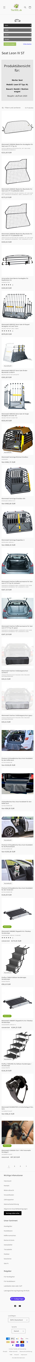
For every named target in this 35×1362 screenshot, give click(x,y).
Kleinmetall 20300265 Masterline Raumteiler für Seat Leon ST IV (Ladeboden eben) (17, 190)
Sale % (6, 1263)
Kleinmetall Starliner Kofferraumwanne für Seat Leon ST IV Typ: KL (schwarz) (17, 582)
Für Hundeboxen (9, 1281)
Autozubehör (8, 1245)
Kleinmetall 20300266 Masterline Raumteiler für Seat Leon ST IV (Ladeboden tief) (17, 234)
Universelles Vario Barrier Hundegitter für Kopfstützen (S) (15, 279)
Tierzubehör (8, 1249)
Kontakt (6, 1185)
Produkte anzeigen (10, 44)
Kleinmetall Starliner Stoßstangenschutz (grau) (17, 715)
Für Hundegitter (9, 1277)
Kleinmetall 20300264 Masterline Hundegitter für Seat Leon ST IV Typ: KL (17, 145)
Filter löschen (27, 44)
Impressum (7, 1181)
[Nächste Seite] (26, 1166)
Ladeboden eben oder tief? (13, 1286)
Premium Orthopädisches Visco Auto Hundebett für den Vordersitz (17, 889)
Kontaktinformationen (18, 1357)
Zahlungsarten (9, 1199)
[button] (4, 7)
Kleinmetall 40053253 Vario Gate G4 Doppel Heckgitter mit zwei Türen (16, 325)
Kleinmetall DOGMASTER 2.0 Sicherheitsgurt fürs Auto (17, 1108)
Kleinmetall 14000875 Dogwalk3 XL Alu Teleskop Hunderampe (17, 1021)
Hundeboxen (8, 1231)
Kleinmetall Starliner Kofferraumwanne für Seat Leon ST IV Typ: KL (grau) (17, 627)
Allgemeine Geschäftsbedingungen (15, 1209)
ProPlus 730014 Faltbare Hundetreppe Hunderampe (14, 978)
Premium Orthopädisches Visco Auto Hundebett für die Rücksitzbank (17, 845)
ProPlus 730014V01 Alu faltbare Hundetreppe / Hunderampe (17, 1064)
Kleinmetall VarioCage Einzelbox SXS (13, 498)
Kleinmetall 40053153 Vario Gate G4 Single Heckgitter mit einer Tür (15, 414)
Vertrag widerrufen (13, 1213)
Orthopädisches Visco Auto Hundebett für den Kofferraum (17, 802)
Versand (16, 1354)
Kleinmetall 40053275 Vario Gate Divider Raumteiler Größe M (14, 371)
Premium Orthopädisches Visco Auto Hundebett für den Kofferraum (17, 759)
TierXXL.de (16, 1349)
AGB (11, 1354)
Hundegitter (8, 1226)
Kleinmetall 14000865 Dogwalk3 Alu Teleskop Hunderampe (16, 932)
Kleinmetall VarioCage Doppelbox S (13, 540)
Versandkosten (9, 1195)
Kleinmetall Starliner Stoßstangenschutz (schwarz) (15, 671)
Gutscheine (7, 1259)
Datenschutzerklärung (11, 1204)
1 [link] (8, 1166)
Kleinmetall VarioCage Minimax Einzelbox (15, 457)
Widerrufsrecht (9, 1190)
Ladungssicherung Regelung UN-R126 (16, 1291)
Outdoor (7, 1254)
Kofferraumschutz (10, 1235)
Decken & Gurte (9, 1240)
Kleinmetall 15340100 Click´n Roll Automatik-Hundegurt (16, 1151)
